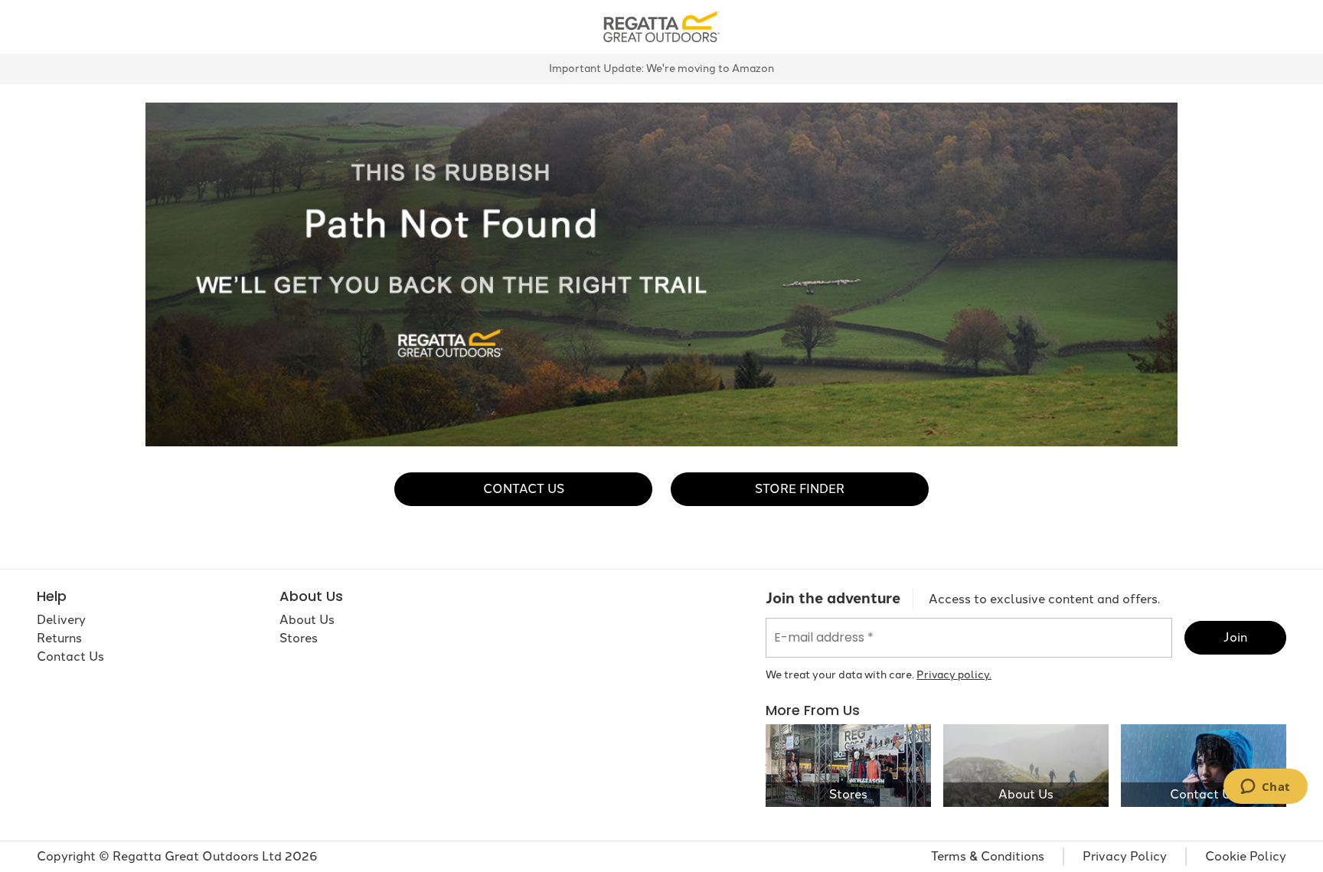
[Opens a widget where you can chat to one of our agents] (1265, 788)
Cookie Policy (1245, 856)
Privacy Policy (1125, 856)
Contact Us (523, 489)
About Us (307, 619)
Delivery (61, 619)
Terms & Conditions (987, 856)
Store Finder (799, 489)
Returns (59, 638)
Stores (298, 638)
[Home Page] (661, 25)
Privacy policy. (953, 674)
